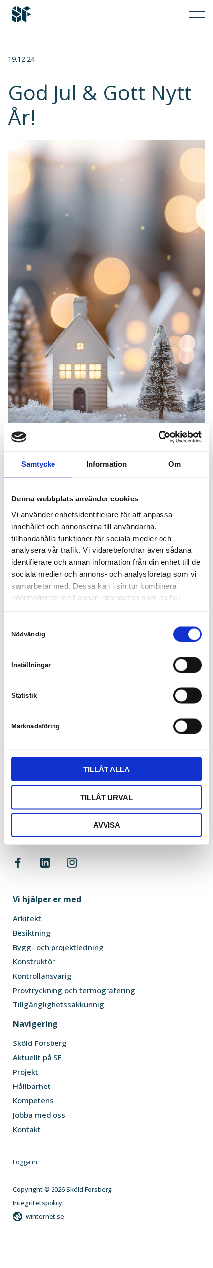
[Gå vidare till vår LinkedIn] (45, 865)
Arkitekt (27, 918)
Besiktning (32, 933)
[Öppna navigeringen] (197, 14)
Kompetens (33, 1100)
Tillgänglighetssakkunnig (58, 1004)
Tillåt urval (106, 797)
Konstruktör (34, 961)
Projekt (25, 1072)
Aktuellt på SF (37, 1057)
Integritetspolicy (37, 1202)
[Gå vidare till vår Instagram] (71, 865)
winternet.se (45, 1216)
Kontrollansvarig (42, 976)
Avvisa (106, 825)
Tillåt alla (106, 769)
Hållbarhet (32, 1086)
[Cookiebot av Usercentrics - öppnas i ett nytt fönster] (158, 437)
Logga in (25, 1161)
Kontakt (27, 1129)
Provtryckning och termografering (74, 990)
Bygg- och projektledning (58, 947)
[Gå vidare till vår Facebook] (18, 865)
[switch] (187, 665)
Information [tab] (106, 463)
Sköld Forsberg (40, 1043)
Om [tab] (174, 463)
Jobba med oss (39, 1115)
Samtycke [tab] (38, 463)
